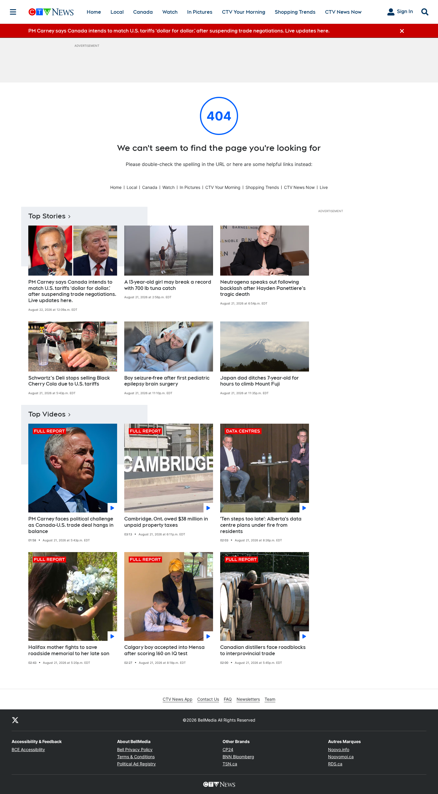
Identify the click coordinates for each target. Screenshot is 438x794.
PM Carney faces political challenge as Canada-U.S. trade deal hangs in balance (71, 525)
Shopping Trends (295, 12)
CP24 (228, 749)
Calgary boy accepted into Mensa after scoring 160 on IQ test (164, 650)
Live (324, 187)
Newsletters (248, 699)
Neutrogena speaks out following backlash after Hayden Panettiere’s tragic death (263, 288)
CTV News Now (343, 12)
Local (117, 12)
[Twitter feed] (15, 720)
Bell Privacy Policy (135, 749)
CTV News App (177, 699)
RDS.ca (335, 763)
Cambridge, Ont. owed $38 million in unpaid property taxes (166, 522)
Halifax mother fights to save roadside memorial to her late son (68, 650)
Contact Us (208, 699)
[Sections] (13, 12)
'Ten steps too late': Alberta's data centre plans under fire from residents (261, 525)
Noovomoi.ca (341, 756)
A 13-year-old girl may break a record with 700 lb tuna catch (167, 285)
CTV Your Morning (243, 12)
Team (270, 699)
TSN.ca (230, 763)
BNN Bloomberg (238, 756)
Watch (170, 12)
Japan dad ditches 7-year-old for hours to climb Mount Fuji (259, 381)
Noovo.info (338, 749)
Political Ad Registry (136, 763)
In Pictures (199, 12)
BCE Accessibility (28, 749)
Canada (143, 12)
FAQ (228, 699)
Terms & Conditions (136, 756)
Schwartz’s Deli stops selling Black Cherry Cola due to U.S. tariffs (69, 381)
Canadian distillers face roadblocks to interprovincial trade (263, 650)
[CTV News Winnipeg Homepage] (51, 11)
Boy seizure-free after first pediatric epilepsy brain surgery (166, 381)
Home (94, 12)
